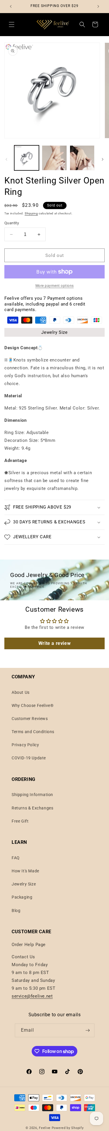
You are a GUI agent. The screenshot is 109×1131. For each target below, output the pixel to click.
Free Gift (20, 821)
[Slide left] (6, 159)
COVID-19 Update (29, 758)
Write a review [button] (54, 643)
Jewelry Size (54, 332)
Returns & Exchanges (32, 808)
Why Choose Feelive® (32, 705)
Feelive (45, 1128)
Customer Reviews (30, 718)
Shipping (31, 213)
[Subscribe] (87, 1030)
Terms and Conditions (33, 731)
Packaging (22, 897)
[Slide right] (102, 159)
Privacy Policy (25, 744)
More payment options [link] (54, 286)
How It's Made (25, 871)
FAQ (16, 857)
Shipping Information (32, 794)
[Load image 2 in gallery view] (54, 157)
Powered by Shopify (68, 1128)
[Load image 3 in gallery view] (82, 157)
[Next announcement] (98, 6)
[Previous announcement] (10, 6)
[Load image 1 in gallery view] (26, 157)
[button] (11, 24)
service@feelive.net (32, 996)
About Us (21, 692)
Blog (16, 910)
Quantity (11, 223)
